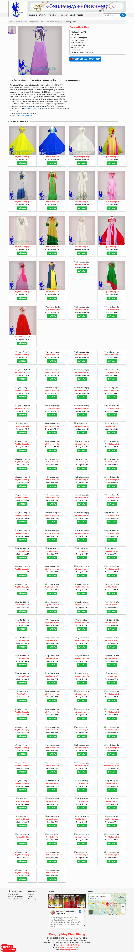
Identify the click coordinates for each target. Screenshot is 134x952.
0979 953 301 (76, 945)
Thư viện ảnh (53, 15)
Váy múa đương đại (56, 22)
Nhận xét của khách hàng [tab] (45, 80)
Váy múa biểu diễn (43, 22)
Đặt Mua (22, 163)
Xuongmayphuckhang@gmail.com (69, 947)
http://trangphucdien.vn (24, 116)
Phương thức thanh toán (16, 899)
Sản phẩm (42, 15)
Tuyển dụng (32, 899)
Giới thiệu (64, 15)
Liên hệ (72, 15)
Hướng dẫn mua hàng (15, 896)
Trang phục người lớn (30, 22)
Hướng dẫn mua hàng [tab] (71, 80)
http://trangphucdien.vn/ (70, 950)
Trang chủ (33, 15)
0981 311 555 (64, 945)
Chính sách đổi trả (14, 894)
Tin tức (80, 15)
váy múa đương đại (32, 108)
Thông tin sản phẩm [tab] (20, 80)
